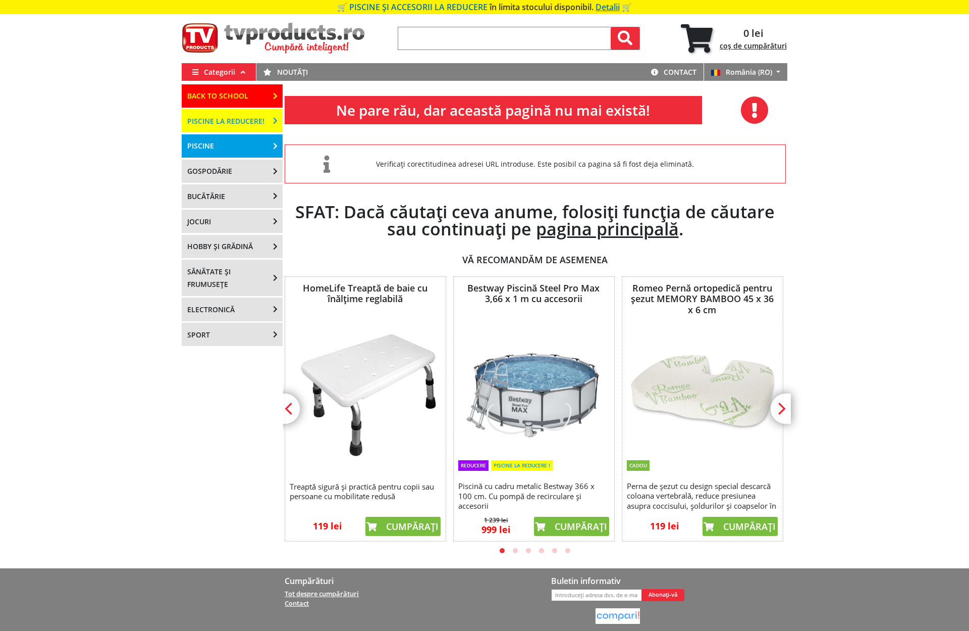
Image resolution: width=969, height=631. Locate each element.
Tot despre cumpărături (322, 593)
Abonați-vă (663, 594)
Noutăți (291, 72)
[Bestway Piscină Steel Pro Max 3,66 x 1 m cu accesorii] (533, 385)
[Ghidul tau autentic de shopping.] (618, 615)
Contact (679, 72)
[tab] (733, 38)
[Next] (781, 409)
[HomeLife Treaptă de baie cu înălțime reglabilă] (365, 391)
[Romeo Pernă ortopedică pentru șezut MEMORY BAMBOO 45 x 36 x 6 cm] (702, 385)
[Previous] (290, 409)
